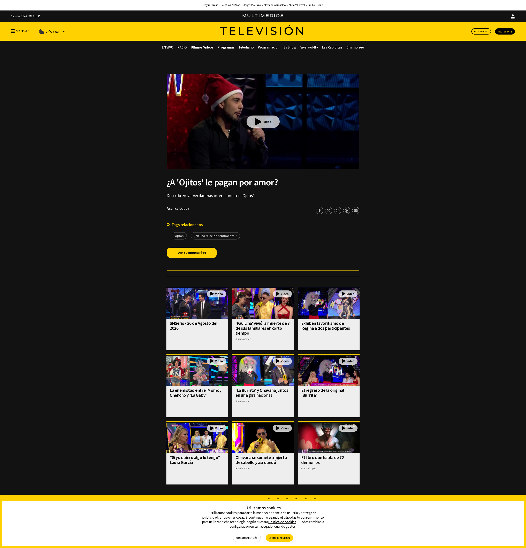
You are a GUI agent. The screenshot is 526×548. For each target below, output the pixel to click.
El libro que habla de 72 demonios (322, 459)
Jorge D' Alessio (252, 5)
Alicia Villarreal (297, 5)
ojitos (179, 236)
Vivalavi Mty (309, 47)
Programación (268, 47)
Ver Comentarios (192, 253)
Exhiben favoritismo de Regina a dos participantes (325, 325)
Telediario (246, 47)
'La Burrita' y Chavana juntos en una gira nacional (261, 392)
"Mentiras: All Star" (230, 5)
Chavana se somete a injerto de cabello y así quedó (261, 459)
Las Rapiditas (332, 47)
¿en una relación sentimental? (215, 236)
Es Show (290, 47)
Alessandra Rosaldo (275, 5)
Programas (226, 47)
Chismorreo (355, 47)
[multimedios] (263, 16)
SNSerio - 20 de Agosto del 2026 (193, 325)
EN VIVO (167, 47)
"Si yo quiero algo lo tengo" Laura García (195, 459)
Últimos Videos (202, 47)
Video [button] (267, 122)
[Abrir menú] (13, 31)
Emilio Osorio (315, 5)
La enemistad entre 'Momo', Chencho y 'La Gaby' (195, 392)
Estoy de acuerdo (279, 537)
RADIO (182, 47)
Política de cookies (282, 522)
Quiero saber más (246, 537)
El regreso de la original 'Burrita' (322, 392)
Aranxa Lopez (178, 208)
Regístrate (505, 31)
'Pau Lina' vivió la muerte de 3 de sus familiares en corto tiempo (262, 328)
